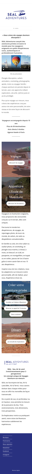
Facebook (6, 451)
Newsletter (6, 448)
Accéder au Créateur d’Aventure (16, 302)
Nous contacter (16, 314)
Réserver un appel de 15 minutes (16, 308)
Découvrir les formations (16, 203)
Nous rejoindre (7, 444)
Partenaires (6, 441)
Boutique (6, 437)
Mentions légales (16, 470)
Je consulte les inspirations (16, 342)
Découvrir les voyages (16, 163)
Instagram (6, 455)
